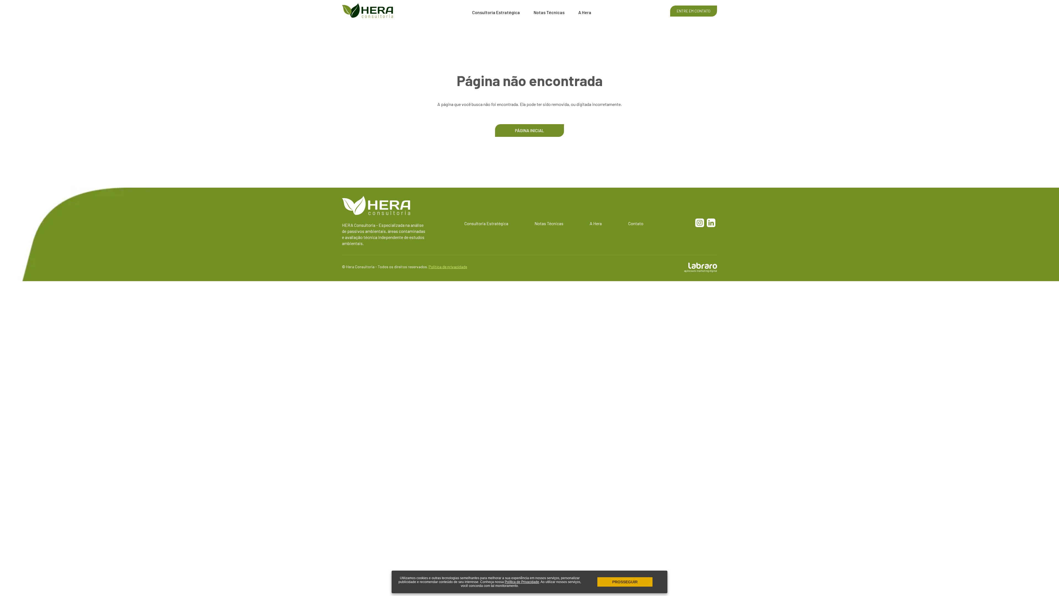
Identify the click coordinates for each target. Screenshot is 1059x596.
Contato (635, 223)
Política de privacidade (448, 266)
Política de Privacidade (522, 582)
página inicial (529, 130)
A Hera (584, 12)
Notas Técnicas (549, 12)
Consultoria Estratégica (496, 12)
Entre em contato (693, 11)
